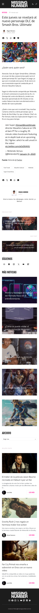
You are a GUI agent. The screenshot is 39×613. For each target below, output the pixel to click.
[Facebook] (9, 264)
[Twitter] (18, 264)
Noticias (4, 12)
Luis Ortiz (9, 492)
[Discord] (27, 600)
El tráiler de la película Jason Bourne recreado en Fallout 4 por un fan (19, 478)
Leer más (31, 492)
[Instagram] (14, 264)
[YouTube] (23, 264)
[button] (3, 4)
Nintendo (30, 168)
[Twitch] (28, 264)
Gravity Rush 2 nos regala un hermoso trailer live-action (15, 523)
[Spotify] (29, 600)
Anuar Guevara (11, 535)
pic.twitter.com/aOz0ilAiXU (17, 146)
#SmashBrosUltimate (26, 125)
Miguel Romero (11, 31)
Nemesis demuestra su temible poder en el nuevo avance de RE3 (20, 246)
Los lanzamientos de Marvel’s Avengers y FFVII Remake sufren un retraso (18, 223)
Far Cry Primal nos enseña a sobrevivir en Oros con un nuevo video (17, 567)
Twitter (19, 160)
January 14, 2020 (28, 154)
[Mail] (4, 264)
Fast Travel (7, 168)
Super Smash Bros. (9, 172)
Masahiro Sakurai (19, 168)
